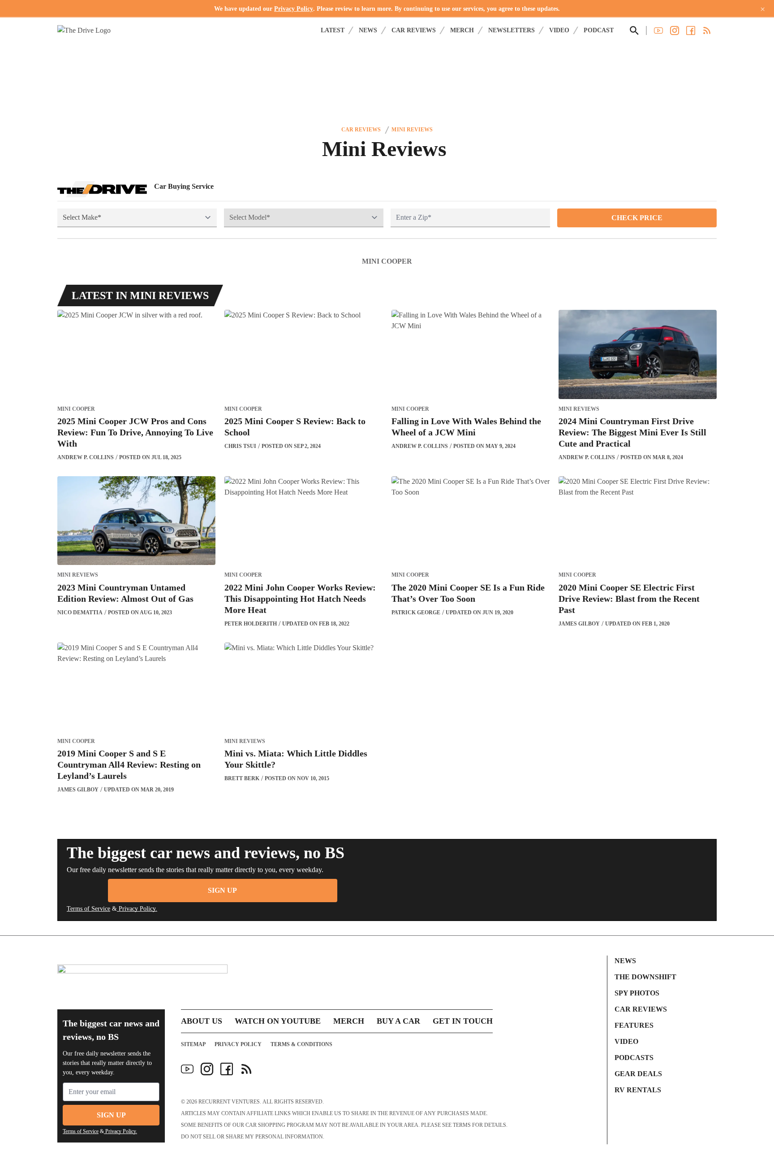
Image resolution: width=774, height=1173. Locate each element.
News (368, 30)
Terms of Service (88, 908)
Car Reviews (413, 30)
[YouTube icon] (187, 1069)
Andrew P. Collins (85, 457)
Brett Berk (241, 778)
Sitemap (193, 1044)
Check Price (636, 218)
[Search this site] (634, 30)
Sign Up (222, 890)
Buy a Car (398, 1021)
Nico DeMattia (80, 612)
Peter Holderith (250, 624)
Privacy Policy (293, 8)
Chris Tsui (240, 446)
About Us (201, 1021)
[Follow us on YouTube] (658, 30)
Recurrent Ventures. (229, 1102)
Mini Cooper (387, 261)
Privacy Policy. (137, 908)
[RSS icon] (246, 1069)
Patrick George (415, 612)
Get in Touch (463, 1021)
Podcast (599, 30)
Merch (462, 30)
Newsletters (511, 30)
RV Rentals (638, 1090)
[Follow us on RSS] (706, 30)
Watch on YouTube (278, 1021)
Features (634, 1025)
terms (462, 1125)
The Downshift (645, 977)
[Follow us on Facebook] (690, 30)
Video (559, 30)
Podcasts (634, 1057)
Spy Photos (637, 993)
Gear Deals (638, 1073)
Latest (332, 30)
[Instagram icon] (207, 1069)
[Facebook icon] (226, 1069)
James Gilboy (579, 624)
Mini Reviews (411, 129)
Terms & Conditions (301, 1044)
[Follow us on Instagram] (674, 30)
